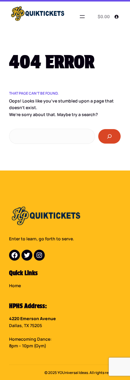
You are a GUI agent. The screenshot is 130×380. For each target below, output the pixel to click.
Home (15, 285)
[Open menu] (82, 16)
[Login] (116, 16)
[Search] (109, 136)
